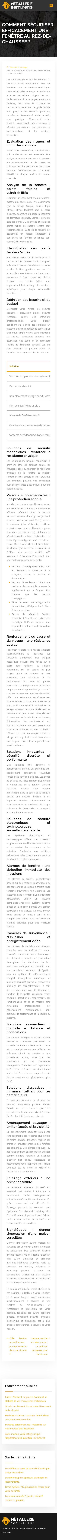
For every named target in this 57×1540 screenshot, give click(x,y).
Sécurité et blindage (18, 67)
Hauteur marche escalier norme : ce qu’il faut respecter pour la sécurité (39, 1346)
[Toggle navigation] (51, 5)
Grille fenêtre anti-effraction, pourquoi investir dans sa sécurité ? (18, 1346)
